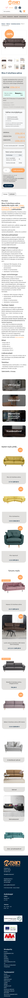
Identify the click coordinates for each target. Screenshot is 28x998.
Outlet (11, 7)
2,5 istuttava (15, 207)
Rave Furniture (12, 181)
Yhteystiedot (7, 966)
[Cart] (24, 11)
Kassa (5, 955)
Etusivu (3, 23)
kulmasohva (7, 209)
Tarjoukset (6, 960)
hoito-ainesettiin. (19, 337)
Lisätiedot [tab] (12, 194)
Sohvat (4, 16)
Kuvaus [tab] (5, 194)
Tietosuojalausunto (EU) (9, 961)
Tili (4, 963)
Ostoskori (6, 958)
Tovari (18, 887)
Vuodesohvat (10, 16)
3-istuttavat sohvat (15, 23)
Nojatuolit (16, 16)
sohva (13, 178)
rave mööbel (20, 178)
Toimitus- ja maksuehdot (10, 965)
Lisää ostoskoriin (18, 170)
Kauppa (5, 956)
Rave (16, 178)
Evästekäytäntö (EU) (9, 953)
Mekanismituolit (22, 16)
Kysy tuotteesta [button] (8, 185)
